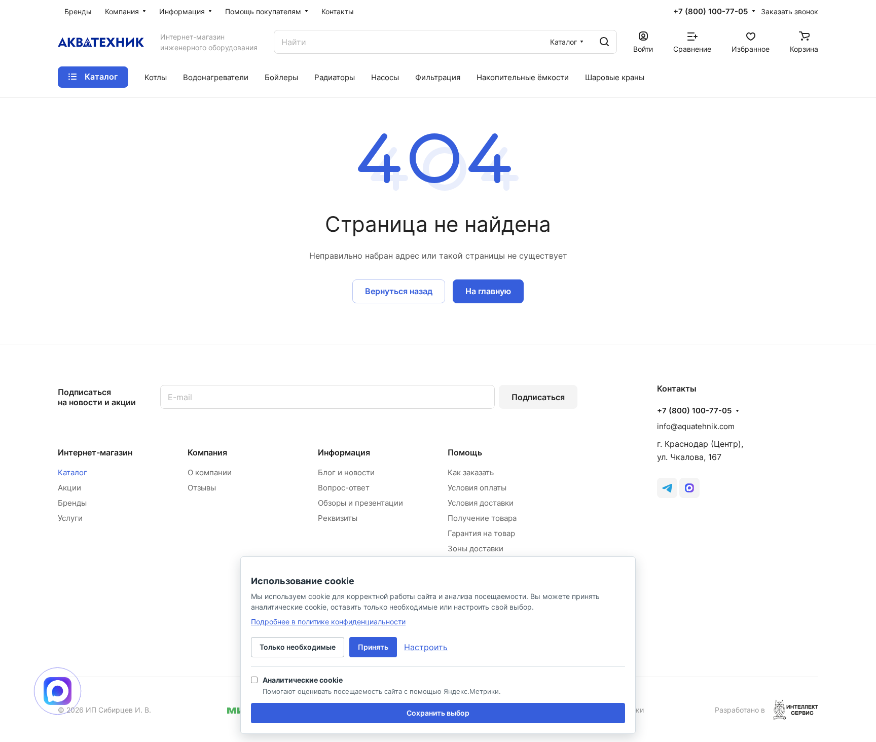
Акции (69, 487)
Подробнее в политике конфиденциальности (328, 621)
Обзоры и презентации (360, 503)
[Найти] (604, 42)
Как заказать (471, 472)
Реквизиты (337, 518)
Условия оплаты (477, 487)
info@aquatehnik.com (696, 426)
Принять (373, 647)
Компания (207, 452)
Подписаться (538, 397)
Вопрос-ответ (344, 487)
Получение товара (482, 518)
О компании (210, 472)
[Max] (689, 488)
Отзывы (202, 487)
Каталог (72, 472)
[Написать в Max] (57, 691)
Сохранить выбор (438, 713)
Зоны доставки (475, 548)
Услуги (70, 518)
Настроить (426, 647)
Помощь (465, 452)
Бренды (72, 503)
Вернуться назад (398, 291)
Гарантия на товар (481, 533)
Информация (344, 452)
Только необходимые (298, 647)
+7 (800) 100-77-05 (710, 11)
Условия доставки (481, 503)
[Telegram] (667, 488)
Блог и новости (346, 472)
